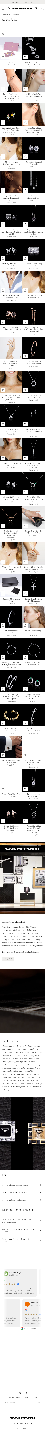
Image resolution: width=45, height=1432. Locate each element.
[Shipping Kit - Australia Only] (11, 585)
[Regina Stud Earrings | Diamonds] (33, 148)
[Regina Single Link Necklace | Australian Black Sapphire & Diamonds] (11, 517)
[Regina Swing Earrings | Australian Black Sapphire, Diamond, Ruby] (33, 314)
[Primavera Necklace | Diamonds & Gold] (11, 415)
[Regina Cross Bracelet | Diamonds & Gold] (33, 649)
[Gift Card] (11, 48)
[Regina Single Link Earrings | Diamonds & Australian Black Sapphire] (33, 114)
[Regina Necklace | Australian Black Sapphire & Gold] (33, 216)
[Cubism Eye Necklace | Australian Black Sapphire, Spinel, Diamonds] (11, 382)
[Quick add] (3, 57)
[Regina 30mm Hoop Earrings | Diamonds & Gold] (11, 182)
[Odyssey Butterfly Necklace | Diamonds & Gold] (11, 148)
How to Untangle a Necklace (14, 1200)
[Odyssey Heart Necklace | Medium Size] (11, 553)
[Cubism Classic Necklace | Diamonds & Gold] (33, 182)
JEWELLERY (21, 1429)
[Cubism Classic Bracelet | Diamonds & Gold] (33, 517)
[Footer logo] (22, 1418)
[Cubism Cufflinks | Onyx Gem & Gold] (11, 747)
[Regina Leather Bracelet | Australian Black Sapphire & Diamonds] (33, 747)
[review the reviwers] (38, 1280)
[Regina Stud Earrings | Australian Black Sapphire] (11, 314)
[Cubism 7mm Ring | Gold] (11, 780)
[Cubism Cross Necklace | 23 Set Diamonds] (33, 585)
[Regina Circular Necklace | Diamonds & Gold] (33, 382)
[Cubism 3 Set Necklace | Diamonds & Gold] (33, 282)
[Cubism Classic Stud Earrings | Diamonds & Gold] (33, 80)
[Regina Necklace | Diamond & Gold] (33, 780)
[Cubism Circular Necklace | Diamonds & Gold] (11, 282)
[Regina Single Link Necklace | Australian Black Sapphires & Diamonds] (33, 812)
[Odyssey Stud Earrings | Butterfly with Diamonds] (11, 250)
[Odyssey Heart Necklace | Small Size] (11, 449)
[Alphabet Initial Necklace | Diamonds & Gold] (33, 48)
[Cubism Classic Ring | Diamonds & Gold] (33, 250)
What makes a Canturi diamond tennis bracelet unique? (18, 1220)
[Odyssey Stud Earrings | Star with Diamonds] (11, 483)
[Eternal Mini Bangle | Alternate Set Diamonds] (11, 617)
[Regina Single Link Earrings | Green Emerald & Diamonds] (33, 681)
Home (5, 14)
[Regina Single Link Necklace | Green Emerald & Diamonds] (33, 483)
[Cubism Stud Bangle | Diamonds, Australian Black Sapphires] (11, 681)
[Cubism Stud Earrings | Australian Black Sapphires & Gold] (11, 216)
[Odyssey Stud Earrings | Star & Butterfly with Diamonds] (11, 812)
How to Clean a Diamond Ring (15, 1185)
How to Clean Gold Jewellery (14, 1192)
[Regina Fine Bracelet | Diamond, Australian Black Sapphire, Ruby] (11, 80)
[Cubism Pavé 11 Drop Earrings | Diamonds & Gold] (33, 415)
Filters (7, 34)
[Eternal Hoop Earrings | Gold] (33, 617)
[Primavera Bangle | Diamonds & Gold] (33, 715)
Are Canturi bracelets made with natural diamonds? (19, 1230)
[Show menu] (3, 9)
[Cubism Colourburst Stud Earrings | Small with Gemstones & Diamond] (11, 114)
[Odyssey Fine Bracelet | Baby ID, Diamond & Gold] (11, 649)
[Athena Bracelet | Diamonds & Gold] (11, 715)
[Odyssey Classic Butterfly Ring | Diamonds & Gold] (33, 553)
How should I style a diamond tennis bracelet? (18, 1240)
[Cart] (42, 9)
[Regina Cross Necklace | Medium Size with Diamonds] (33, 449)
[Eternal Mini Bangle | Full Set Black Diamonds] (33, 348)
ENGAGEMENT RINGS (21, 1423)
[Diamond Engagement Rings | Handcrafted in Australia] (11, 348)
